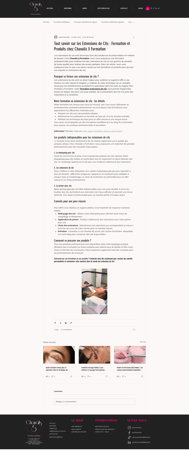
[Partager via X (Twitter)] (60, 323)
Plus (129, 22)
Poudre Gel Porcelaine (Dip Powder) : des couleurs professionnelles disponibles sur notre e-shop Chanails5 (130, 368)
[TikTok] (159, 8)
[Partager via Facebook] (55, 323)
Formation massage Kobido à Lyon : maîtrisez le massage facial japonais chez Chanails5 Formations (93, 368)
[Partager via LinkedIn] (66, 323)
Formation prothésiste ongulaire (112, 22)
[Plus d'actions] (133, 37)
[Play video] (94, 291)
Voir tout (143, 342)
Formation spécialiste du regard (85, 22)
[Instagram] (151, 8)
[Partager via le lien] (71, 323)
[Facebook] (154, 8)
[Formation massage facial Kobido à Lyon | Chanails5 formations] (94, 355)
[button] (148, 8)
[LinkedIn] (156, 8)
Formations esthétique (62, 22)
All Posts (46, 22)
